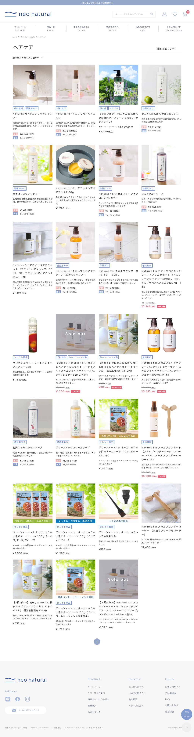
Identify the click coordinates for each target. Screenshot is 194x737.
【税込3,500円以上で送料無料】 (97, 2)
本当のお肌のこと (82, 28)
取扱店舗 (169, 711)
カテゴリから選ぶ (28, 37)
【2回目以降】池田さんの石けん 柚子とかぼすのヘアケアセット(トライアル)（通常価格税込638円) (32, 606)
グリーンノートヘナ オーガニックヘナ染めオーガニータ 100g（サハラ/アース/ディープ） (32, 536)
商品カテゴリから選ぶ (98, 699)
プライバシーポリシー (39, 727)
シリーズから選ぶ (96, 693)
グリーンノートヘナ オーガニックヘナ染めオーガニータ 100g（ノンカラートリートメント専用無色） (75, 612)
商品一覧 (51, 28)
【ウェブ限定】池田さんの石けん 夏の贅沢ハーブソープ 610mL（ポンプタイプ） (118, 117)
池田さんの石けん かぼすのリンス (160, 113)
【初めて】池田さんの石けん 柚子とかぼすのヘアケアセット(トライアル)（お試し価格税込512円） (118, 366)
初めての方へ (112, 28)
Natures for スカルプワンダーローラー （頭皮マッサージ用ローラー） (161, 530)
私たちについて (143, 28)
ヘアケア (42, 37)
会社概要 (133, 699)
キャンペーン (20, 28)
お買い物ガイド (174, 28)
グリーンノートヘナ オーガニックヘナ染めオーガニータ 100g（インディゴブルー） (75, 536)
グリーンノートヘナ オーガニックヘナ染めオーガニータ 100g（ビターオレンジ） (118, 451)
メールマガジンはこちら (28, 710)
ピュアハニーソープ (152, 193)
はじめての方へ (136, 686)
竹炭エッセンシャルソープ (27, 447)
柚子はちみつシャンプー (26, 193)
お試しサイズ (94, 712)
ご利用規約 (170, 693)
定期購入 (92, 705)
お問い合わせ (171, 705)
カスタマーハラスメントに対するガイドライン (83, 727)
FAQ (167, 699)
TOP (15, 37)
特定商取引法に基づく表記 (16, 727)
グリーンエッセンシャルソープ (73, 447)
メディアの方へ (136, 705)
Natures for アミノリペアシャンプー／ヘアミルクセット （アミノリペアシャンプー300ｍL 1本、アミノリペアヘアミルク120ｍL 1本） (161, 279)
